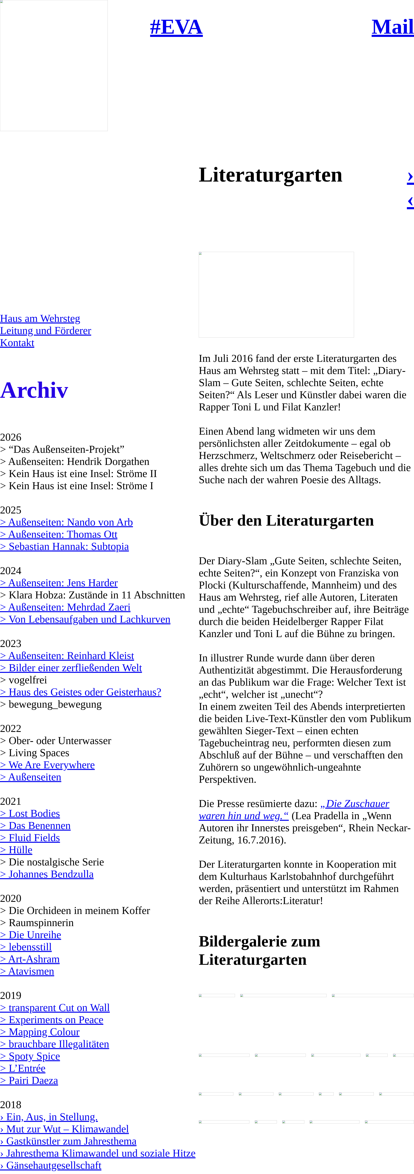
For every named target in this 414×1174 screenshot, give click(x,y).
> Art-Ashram (30, 959)
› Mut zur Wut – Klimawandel (64, 1129)
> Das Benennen (35, 825)
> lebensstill (26, 947)
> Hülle (16, 850)
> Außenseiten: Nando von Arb (66, 522)
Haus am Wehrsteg (40, 318)
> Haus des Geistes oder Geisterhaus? (80, 692)
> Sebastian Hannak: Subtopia (64, 546)
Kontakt (17, 342)
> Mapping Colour (40, 1032)
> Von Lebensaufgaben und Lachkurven (85, 619)
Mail (393, 26)
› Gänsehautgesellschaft (50, 1165)
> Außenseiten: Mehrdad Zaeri (65, 607)
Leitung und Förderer (45, 330)
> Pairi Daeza (29, 1080)
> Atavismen (27, 971)
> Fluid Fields (30, 837)
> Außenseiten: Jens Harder (59, 583)
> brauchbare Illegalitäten (54, 1044)
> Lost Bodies (30, 813)
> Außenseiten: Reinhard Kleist (67, 655)
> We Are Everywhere (47, 765)
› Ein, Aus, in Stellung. (49, 1117)
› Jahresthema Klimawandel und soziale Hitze (98, 1153)
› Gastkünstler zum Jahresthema (68, 1141)
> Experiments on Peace (51, 1019)
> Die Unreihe (30, 934)
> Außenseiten (30, 777)
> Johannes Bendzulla (47, 874)
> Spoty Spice (30, 1056)
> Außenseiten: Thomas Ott (58, 534)
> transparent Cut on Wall (55, 1007)
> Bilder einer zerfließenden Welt (71, 667)
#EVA (176, 26)
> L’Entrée (22, 1068)
